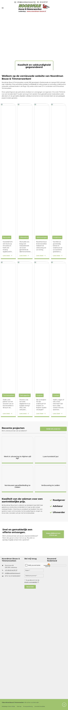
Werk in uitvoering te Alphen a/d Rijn (17, 457)
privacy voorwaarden (30, 582)
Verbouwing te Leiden (50, 485)
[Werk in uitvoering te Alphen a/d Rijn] (17, 445)
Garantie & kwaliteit (39, 706)
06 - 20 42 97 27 (42, 2)
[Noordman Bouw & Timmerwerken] (34, 8)
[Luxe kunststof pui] (50, 445)
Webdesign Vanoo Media (8, 706)
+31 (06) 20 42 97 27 (11, 570)
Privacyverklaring (28, 706)
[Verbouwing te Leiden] (50, 474)
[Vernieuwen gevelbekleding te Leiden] (17, 474)
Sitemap (19, 706)
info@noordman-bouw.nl (25, 2)
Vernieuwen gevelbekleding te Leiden (17, 486)
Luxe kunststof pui (50, 456)
